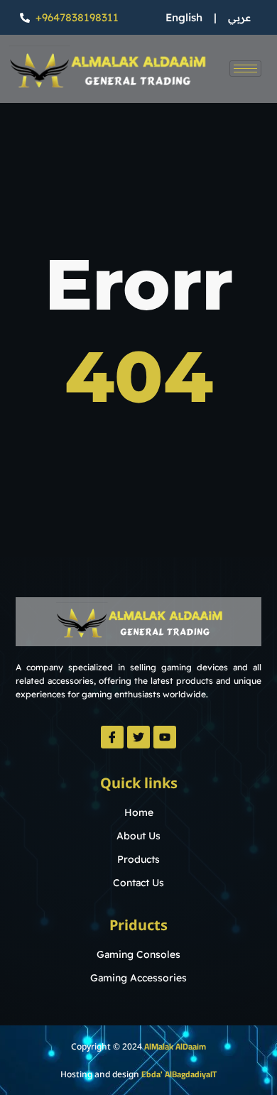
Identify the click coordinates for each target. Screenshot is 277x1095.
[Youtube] (164, 737)
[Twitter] (138, 737)
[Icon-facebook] (112, 737)
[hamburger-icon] (245, 68)
